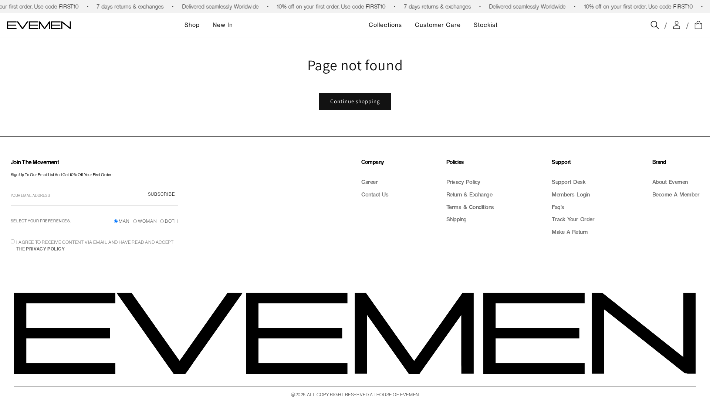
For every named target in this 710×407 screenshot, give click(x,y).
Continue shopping (355, 101)
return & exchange (469, 194)
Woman (147, 221)
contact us (374, 194)
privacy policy (463, 182)
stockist (486, 24)
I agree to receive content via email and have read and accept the (95, 245)
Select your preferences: (41, 220)
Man (124, 221)
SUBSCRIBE (161, 194)
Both (171, 221)
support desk (568, 182)
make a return (570, 232)
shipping (456, 219)
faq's (558, 207)
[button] (698, 25)
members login (571, 194)
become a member (676, 194)
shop (192, 24)
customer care (438, 24)
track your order (573, 219)
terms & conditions (470, 207)
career (369, 182)
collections (385, 24)
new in (223, 24)
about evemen (670, 182)
